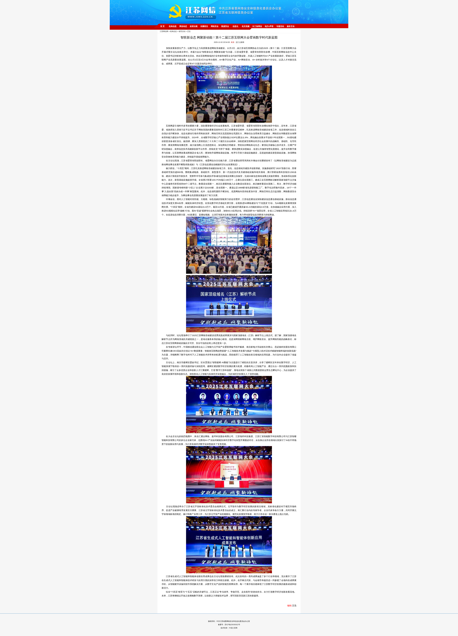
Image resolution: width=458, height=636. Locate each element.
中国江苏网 (233, 628)
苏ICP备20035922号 (232, 625)
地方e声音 (269, 26)
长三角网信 (257, 26)
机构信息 (173, 26)
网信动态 (183, 26)
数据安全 (225, 26)
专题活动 (280, 26)
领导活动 (182, 31)
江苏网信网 (164, 31)
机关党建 (246, 26)
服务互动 (290, 26)
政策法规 (194, 26)
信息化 (235, 26)
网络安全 (215, 26)
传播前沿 (204, 26)
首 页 (162, 26)
